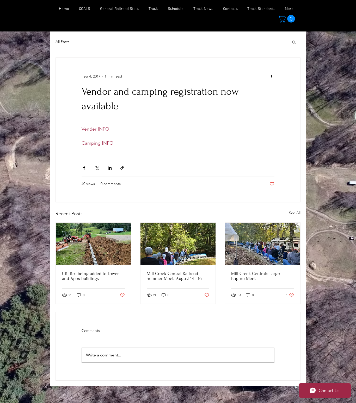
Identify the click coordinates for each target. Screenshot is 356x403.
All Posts (62, 41)
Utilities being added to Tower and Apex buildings (90, 276)
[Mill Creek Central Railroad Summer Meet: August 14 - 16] (178, 244)
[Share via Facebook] (84, 167)
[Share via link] (122, 167)
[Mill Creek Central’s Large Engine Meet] (262, 244)
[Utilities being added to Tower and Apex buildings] (93, 244)
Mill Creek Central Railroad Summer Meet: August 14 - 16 (174, 276)
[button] (287, 19)
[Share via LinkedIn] (109, 167)
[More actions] (271, 76)
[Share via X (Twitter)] (96, 167)
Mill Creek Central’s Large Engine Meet (255, 276)
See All (294, 212)
